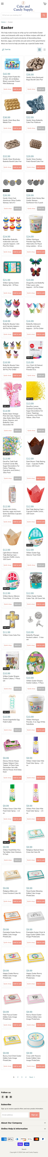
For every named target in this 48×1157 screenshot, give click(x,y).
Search (24, 1149)
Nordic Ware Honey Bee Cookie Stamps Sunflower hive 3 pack (35, 200)
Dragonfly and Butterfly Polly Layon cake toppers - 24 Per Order (35, 285)
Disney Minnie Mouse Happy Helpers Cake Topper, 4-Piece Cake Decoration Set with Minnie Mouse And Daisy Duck (12, 766)
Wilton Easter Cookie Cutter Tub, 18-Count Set (35, 597)
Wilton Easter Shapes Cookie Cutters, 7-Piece (35, 682)
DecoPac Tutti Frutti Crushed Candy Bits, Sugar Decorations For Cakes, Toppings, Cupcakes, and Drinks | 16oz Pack (11, 467)
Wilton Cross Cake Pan (11, 635)
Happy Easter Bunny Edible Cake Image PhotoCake (34, 975)
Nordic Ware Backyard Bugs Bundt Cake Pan (34, 78)
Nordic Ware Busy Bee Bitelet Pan (11, 121)
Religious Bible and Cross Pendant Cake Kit (12, 892)
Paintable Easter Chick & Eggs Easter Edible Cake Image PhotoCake (35, 934)
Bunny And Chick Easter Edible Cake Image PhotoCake (12, 1058)
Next (31, 1077)
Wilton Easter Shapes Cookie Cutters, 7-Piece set (11, 678)
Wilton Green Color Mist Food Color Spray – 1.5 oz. (12, 811)
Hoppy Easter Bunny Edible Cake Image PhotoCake (10, 975)
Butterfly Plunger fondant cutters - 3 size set (35, 637)
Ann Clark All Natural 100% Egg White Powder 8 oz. (34, 367)
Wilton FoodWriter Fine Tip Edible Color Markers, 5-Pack (12, 852)
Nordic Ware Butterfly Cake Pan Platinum (34, 121)
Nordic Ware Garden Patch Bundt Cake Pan (34, 160)
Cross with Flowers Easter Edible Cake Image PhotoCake (33, 1058)
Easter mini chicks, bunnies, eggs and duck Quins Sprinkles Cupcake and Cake (12, 512)
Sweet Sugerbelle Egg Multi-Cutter (11, 721)
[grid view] (39, 49)
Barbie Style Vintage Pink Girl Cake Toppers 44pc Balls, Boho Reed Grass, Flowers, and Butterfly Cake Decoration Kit (11, 419)
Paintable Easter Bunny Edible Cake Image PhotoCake (12, 934)
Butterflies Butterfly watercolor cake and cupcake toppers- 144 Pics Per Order (11, 242)
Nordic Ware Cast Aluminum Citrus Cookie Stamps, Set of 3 (12, 200)
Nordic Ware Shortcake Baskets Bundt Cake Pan (12, 160)
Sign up (34, 1115)
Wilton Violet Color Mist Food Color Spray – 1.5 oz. (35, 763)
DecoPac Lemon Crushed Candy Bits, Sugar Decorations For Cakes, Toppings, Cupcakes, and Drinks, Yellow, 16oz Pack (34, 411)
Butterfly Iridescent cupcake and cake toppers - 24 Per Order (34, 326)
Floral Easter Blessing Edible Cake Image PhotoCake (34, 893)
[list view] (44, 49)
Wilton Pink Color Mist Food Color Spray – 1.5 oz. (34, 811)
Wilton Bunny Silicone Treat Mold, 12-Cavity (11, 597)
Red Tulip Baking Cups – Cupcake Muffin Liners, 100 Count (35, 511)
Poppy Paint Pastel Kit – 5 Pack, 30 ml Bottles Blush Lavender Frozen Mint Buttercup (12, 80)
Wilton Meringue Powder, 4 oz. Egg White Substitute (35, 722)
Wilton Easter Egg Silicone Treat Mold (33, 554)
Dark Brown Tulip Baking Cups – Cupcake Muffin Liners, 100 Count (35, 463)
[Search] (44, 15)
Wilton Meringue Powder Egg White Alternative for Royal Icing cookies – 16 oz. (34, 242)
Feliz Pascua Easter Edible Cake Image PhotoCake (10, 1017)
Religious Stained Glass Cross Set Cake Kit (35, 851)
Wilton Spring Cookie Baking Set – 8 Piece (11, 284)
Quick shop (7, 89)
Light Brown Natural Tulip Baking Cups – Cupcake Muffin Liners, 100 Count (11, 556)
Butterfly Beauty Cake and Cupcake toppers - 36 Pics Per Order (11, 326)
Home (3, 22)
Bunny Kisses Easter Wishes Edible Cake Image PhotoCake (33, 1017)
